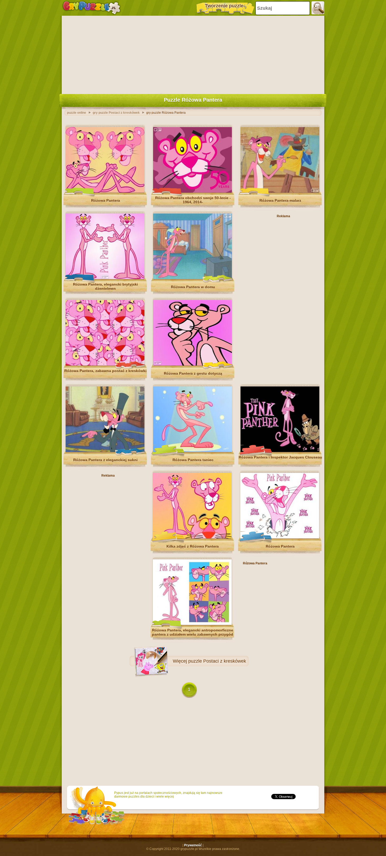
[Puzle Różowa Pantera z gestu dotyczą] (192, 364)
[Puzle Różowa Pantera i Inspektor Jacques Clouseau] (280, 451)
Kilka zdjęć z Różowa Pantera (192, 546)
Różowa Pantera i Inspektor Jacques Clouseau (280, 457)
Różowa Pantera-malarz (280, 200)
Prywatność (193, 845)
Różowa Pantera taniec (193, 460)
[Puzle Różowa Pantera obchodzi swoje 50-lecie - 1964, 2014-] (192, 191)
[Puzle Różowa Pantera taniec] (192, 451)
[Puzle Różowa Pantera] (105, 191)
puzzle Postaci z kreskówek (217, 661)
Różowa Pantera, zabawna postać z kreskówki (105, 371)
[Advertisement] (193, 53)
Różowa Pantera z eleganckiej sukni (105, 460)
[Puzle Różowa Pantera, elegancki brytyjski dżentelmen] (105, 278)
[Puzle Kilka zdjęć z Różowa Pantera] (192, 537)
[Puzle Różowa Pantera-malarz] (280, 191)
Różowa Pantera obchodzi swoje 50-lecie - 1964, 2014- (193, 200)
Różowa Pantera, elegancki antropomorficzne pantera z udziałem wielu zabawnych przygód (192, 632)
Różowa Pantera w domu (193, 287)
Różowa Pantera (105, 200)
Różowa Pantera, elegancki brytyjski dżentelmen (105, 286)
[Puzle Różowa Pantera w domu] (192, 278)
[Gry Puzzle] (91, 8)
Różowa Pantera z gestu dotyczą (193, 373)
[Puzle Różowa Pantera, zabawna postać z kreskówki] (105, 364)
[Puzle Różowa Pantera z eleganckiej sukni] (105, 451)
